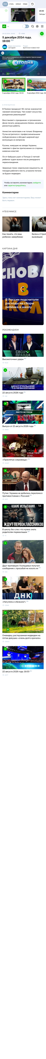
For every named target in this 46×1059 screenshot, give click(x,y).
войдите (37, 183)
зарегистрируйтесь (17, 185)
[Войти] (37, 26)
